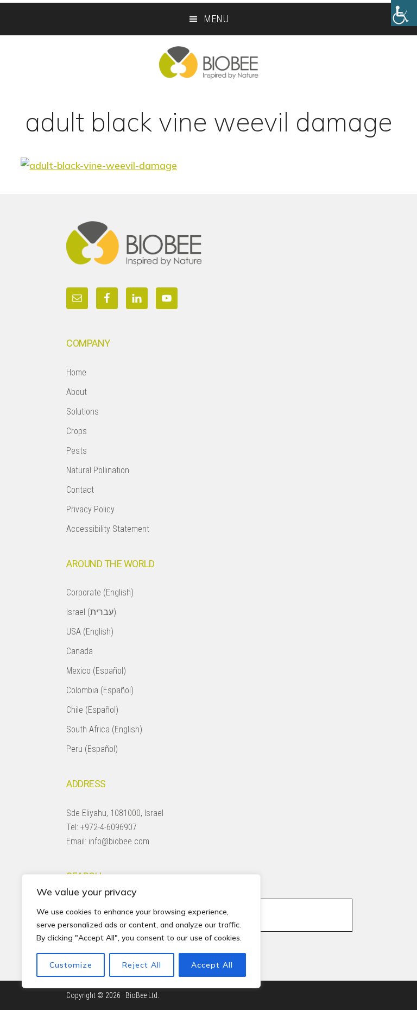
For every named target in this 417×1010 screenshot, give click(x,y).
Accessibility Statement (107, 529)
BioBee (208, 62)
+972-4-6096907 (108, 827)
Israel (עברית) (91, 612)
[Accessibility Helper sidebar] (404, 13)
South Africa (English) (104, 729)
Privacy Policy (90, 509)
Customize (70, 965)
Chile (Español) (92, 710)
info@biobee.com (119, 841)
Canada (79, 651)
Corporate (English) (100, 592)
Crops (76, 431)
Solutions (82, 411)
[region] (141, 931)
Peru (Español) (92, 749)
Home (76, 372)
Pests (76, 451)
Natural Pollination (97, 470)
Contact (80, 490)
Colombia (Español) (100, 690)
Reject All (141, 965)
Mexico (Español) (96, 671)
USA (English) (89, 631)
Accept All (212, 965)
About (76, 392)
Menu (216, 18)
